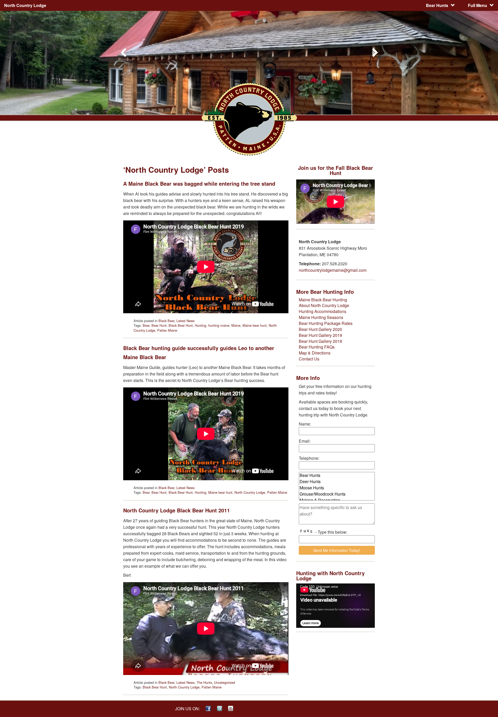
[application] (335, 605)
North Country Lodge (249, 492)
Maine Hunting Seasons (321, 317)
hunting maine (218, 325)
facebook (208, 708)
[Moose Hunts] (337, 488)
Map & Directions (314, 353)
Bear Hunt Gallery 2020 (320, 329)
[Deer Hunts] (337, 481)
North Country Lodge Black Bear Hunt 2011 (176, 510)
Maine (235, 325)
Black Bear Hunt (181, 325)
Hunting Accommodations (322, 311)
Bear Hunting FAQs (317, 347)
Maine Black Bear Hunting (323, 300)
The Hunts (204, 682)
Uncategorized (224, 682)
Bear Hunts (437, 5)
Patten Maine (167, 330)
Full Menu (477, 5)
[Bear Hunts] (337, 475)
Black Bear (166, 320)
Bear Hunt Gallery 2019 (320, 335)
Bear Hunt (159, 325)
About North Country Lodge (324, 305)
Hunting (200, 325)
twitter (219, 708)
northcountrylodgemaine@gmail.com (332, 270)
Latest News (185, 320)
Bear (146, 325)
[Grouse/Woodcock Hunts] (337, 494)
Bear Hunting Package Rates (325, 323)
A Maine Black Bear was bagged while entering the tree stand (199, 183)
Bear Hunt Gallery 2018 (320, 341)
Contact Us (309, 359)
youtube (230, 708)
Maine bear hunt (255, 325)
